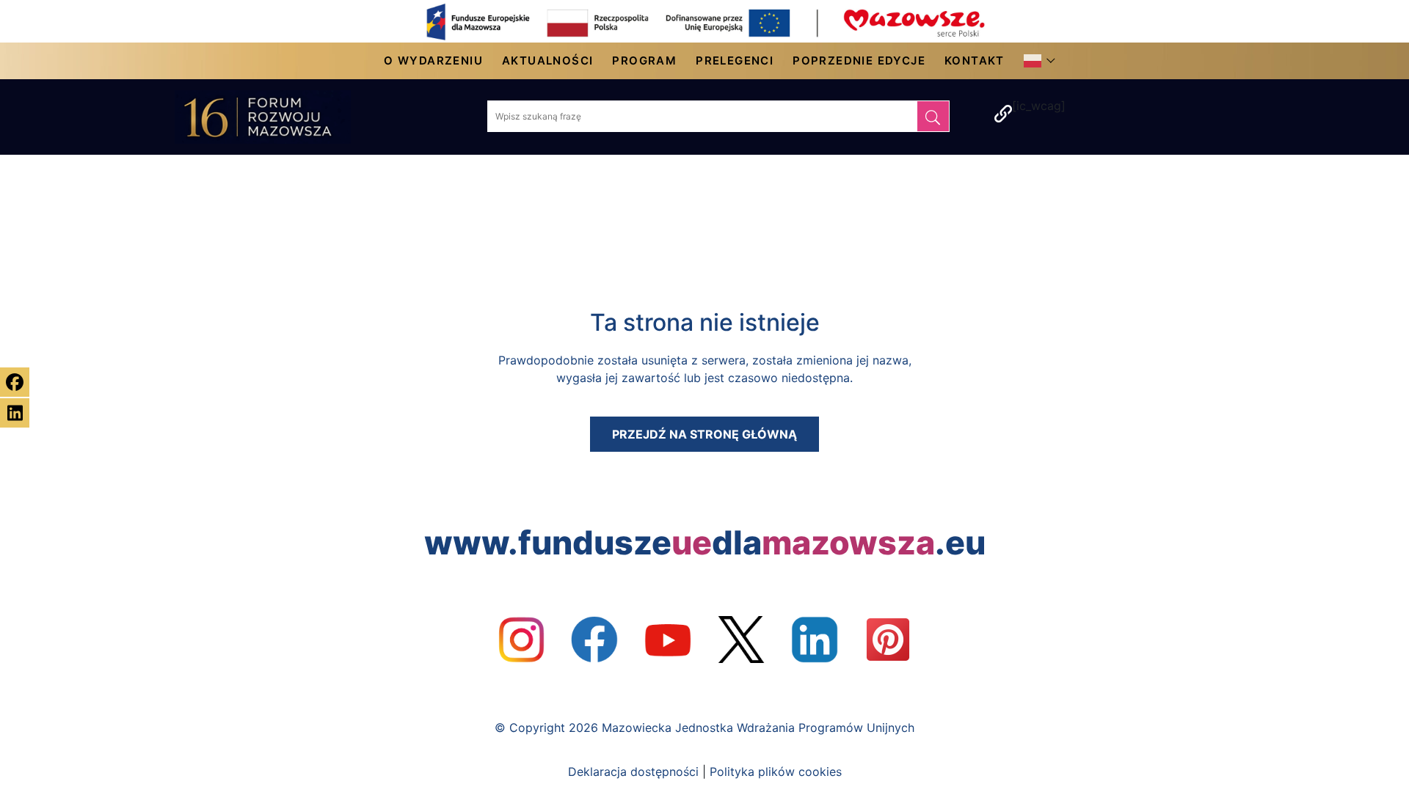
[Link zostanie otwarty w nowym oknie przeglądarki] (521, 639)
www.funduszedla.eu (705, 543)
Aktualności (547, 60)
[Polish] (1036, 61)
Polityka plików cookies (776, 771)
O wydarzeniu (433, 60)
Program (644, 60)
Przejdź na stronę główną (704, 434)
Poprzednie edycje (859, 60)
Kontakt (974, 60)
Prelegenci (734, 60)
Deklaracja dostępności (633, 771)
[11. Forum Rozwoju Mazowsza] (277, 117)
